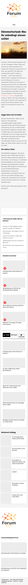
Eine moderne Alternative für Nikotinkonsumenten (16, 576)
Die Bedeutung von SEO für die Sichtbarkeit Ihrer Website (17, 527)
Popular (7, 335)
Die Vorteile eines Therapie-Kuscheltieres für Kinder (17, 545)
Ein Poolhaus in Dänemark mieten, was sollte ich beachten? (18, 461)
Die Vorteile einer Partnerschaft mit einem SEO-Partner (17, 533)
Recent (15, 335)
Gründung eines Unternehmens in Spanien (19, 520)
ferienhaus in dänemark (8, 95)
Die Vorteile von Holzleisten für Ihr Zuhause (16, 551)
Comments (21, 336)
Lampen (14, 472)
